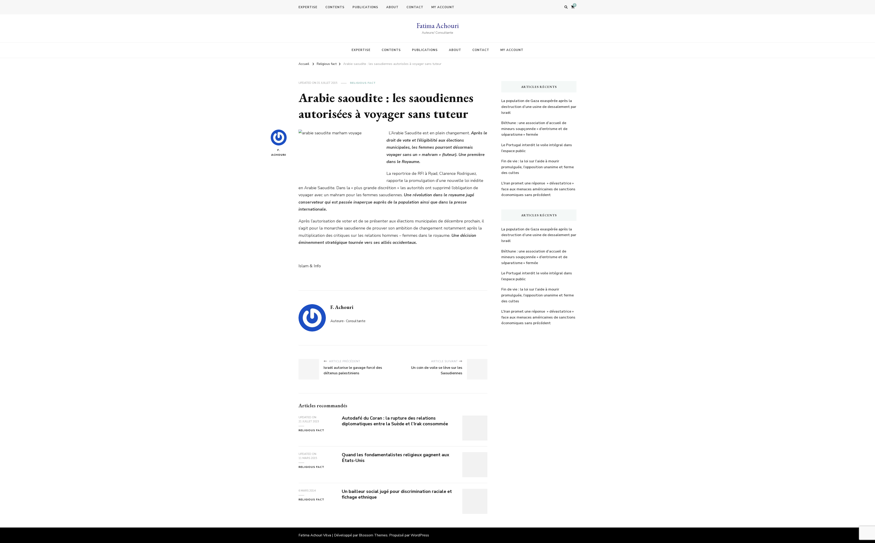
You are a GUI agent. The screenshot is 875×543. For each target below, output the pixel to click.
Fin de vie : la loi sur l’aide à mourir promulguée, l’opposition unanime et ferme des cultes (537, 167)
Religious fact (363, 83)
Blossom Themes (373, 535)
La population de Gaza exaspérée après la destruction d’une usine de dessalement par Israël (538, 106)
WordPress (420, 535)
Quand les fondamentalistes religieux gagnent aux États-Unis (395, 458)
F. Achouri (278, 152)
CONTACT (415, 7)
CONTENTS (335, 7)
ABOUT (392, 7)
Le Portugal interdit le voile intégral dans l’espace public (536, 148)
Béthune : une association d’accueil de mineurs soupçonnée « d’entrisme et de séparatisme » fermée (534, 128)
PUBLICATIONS (365, 7)
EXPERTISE (308, 7)
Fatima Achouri (438, 25)
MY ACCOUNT (442, 7)
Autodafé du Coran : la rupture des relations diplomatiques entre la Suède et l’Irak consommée (395, 421)
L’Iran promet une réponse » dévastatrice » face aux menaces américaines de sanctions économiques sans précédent (538, 189)
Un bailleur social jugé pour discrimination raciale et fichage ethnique (397, 494)
